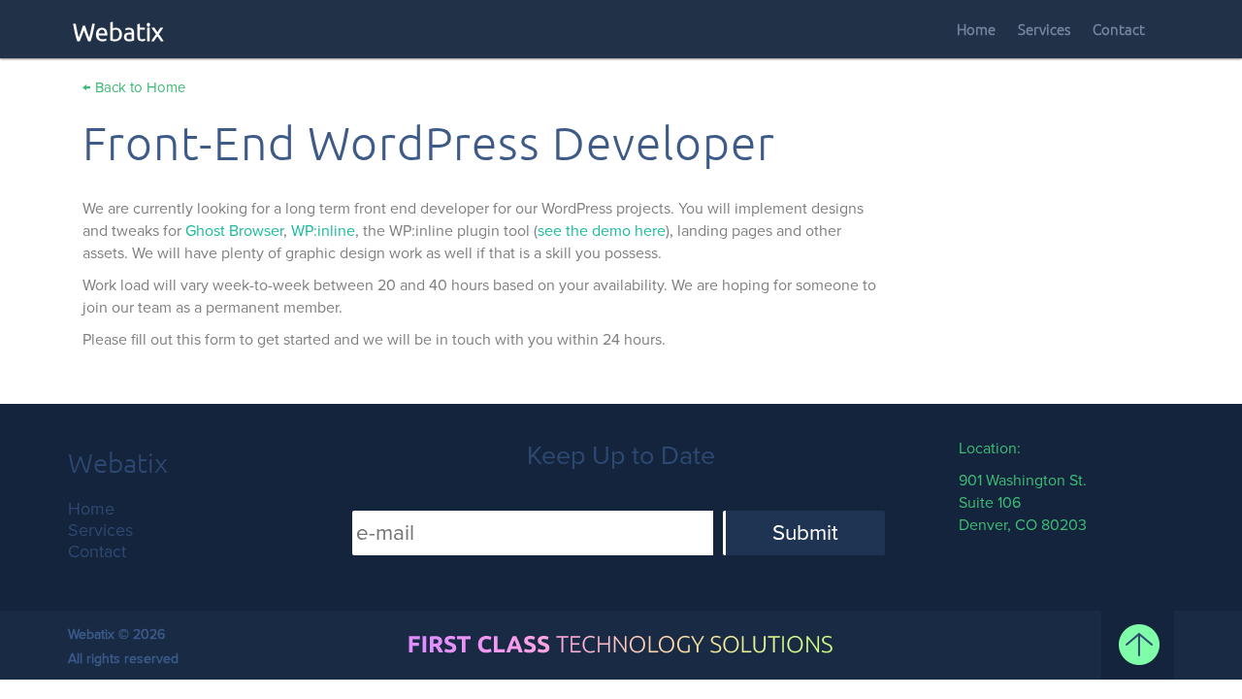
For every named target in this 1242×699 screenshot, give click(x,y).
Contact (1119, 29)
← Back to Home (133, 87)
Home (976, 29)
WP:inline (323, 231)
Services (1044, 29)
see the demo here (602, 231)
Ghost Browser (234, 231)
